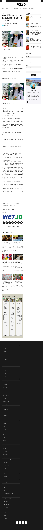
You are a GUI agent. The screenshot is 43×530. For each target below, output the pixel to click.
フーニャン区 (6, 465)
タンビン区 (6, 454)
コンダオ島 (5, 353)
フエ (4, 412)
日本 (4, 473)
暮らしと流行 (6, 507)
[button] (3, 317)
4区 (5, 434)
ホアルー (5, 398)
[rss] (20, 522)
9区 (5, 445)
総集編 (5, 515)
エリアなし (11, 8)
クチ (5, 448)
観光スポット (6, 518)
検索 (33, 75)
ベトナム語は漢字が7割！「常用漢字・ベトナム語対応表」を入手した (7, 283)
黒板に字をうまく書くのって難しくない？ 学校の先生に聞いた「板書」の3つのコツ (35, 33)
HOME (3, 8)
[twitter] (7, 222)
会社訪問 (5, 496)
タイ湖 (5, 384)
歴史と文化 (14, 23)
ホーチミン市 (6, 420)
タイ (4, 362)
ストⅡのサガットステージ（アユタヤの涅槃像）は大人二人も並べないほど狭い (35, 40)
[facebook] (4, 222)
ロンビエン (6, 404)
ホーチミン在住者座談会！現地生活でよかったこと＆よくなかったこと (35, 26)
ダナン (5, 367)
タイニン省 (5, 365)
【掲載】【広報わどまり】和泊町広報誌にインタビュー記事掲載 (7, 263)
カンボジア (5, 351)
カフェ (5, 487)
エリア (7, 8)
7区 (5, 440)
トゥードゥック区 (7, 459)
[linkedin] (21, 222)
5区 (5, 437)
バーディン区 (6, 395)
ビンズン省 (5, 409)
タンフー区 (6, 457)
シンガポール (6, 359)
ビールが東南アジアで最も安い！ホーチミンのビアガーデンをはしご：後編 (7, 245)
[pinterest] (18, 222)
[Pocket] (15, 222)
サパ (4, 356)
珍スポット (5, 512)
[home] (27, 102)
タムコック (6, 387)
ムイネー (5, 468)
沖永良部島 (6, 476)
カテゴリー (9, 23)
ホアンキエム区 (7, 401)
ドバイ (5, 370)
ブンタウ (5, 415)
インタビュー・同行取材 (34, 23)
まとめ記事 (5, 482)
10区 (5, 423)
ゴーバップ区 (6, 451)
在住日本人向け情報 (7, 498)
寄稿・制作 (5, 501)
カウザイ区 (6, 381)
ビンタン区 (6, 462)
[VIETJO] (12, 216)
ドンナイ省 (5, 373)
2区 (5, 429)
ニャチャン (5, 376)
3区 (5, 431)
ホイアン (5, 418)
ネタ (4, 490)
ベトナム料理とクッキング (8, 493)
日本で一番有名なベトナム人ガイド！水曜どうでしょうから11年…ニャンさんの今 (35, 48)
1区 (4, 426)
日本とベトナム (6, 504)
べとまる (25, 526)
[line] (12, 222)
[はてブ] (9, 222)
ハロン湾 (5, 390)
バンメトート (6, 406)
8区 (5, 443)
